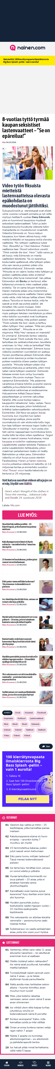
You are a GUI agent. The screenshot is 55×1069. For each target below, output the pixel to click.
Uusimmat (11, 817)
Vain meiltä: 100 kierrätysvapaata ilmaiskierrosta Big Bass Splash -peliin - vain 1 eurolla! (26, 60)
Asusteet (29, 713)
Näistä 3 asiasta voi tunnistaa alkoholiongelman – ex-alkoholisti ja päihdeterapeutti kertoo (29, 1039)
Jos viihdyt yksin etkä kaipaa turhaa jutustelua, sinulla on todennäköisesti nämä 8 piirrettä (29, 1011)
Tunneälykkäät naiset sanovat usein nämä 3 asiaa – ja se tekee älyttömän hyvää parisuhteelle (30, 976)
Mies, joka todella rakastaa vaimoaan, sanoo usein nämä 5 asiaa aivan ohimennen (30, 999)
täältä (28, 483)
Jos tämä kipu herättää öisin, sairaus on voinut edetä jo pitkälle (20, 600)
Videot (17, 735)
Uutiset (7, 730)
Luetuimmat (12, 942)
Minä (6, 724)
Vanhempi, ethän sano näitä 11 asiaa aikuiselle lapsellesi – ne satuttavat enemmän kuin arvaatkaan (30, 953)
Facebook (41, 713)
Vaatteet (29, 730)
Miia (4, 142)
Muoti (15, 724)
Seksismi (35, 724)
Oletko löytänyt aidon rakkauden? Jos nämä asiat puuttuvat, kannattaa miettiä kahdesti (30, 964)
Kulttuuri (22, 718)
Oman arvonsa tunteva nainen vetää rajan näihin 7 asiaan (30, 1029)
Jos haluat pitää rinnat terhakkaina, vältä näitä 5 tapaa (29, 1049)
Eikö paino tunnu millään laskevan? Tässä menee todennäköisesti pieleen (18, 584)
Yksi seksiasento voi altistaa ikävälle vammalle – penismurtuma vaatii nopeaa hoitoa (19, 677)
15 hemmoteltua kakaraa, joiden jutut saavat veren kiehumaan (19, 560)
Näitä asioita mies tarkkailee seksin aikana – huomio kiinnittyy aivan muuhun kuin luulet (29, 987)
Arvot (17, 713)
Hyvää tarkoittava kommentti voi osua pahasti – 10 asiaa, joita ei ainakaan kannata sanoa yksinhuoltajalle (19, 619)
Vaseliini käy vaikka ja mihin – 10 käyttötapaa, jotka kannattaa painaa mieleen (19, 527)
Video (6, 735)
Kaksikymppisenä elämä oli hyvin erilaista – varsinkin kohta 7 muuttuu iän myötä (19, 544)
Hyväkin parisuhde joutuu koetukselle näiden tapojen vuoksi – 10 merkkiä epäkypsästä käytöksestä (20, 659)
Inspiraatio (8, 718)
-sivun (13, 470)
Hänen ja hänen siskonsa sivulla (24, 462)
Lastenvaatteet (36, 718)
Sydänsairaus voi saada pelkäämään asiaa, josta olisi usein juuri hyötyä (19, 693)
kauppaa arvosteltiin (13, 441)
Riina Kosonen (8, 532)
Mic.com (15, 505)
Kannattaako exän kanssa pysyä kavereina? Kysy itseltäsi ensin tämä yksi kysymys (18, 641)
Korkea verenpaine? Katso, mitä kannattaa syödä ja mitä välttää (27, 1020)
